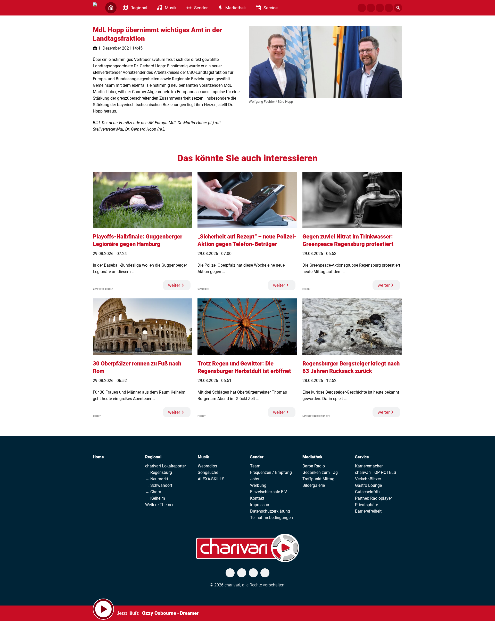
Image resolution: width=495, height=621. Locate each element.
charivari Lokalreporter (165, 466)
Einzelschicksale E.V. (268, 491)
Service (362, 457)
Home (98, 457)
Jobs (254, 478)
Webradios (207, 466)
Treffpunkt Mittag (318, 478)
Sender (256, 457)
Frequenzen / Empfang (271, 472)
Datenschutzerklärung (270, 511)
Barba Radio (313, 466)
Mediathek (312, 457)
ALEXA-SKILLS (211, 478)
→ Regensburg (158, 472)
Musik (203, 457)
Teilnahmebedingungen (271, 517)
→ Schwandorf (158, 485)
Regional (153, 457)
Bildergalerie (313, 485)
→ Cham (153, 491)
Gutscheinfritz (368, 491)
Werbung (258, 485)
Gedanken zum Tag (320, 472)
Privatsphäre (366, 504)
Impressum (260, 504)
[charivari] (95, 7)
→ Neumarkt (156, 478)
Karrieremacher (369, 466)
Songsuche (208, 472)
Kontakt (257, 498)
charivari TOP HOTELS (375, 472)
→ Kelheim (155, 498)
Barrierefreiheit (368, 511)
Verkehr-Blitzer (368, 478)
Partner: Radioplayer (373, 498)
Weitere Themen (160, 504)
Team (255, 466)
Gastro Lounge (368, 485)
